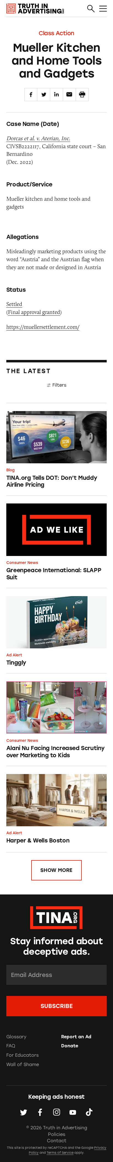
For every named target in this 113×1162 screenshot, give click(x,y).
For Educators (22, 1055)
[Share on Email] (69, 94)
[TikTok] (89, 1112)
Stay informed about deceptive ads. (56, 946)
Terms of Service (60, 1153)
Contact (56, 1140)
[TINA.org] (56, 916)
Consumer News (22, 562)
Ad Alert (14, 655)
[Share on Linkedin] (56, 94)
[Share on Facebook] (31, 94)
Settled (14, 304)
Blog (10, 470)
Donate (69, 1045)
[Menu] (103, 8)
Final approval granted (34, 312)
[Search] (91, 8)
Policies (56, 1134)
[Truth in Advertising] (35, 9)
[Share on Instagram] (57, 1112)
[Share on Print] (82, 94)
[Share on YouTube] (73, 1112)
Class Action (56, 33)
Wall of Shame (22, 1064)
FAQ (10, 1045)
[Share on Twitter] (43, 94)
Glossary (16, 1036)
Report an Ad (76, 1036)
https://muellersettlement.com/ (42, 326)
